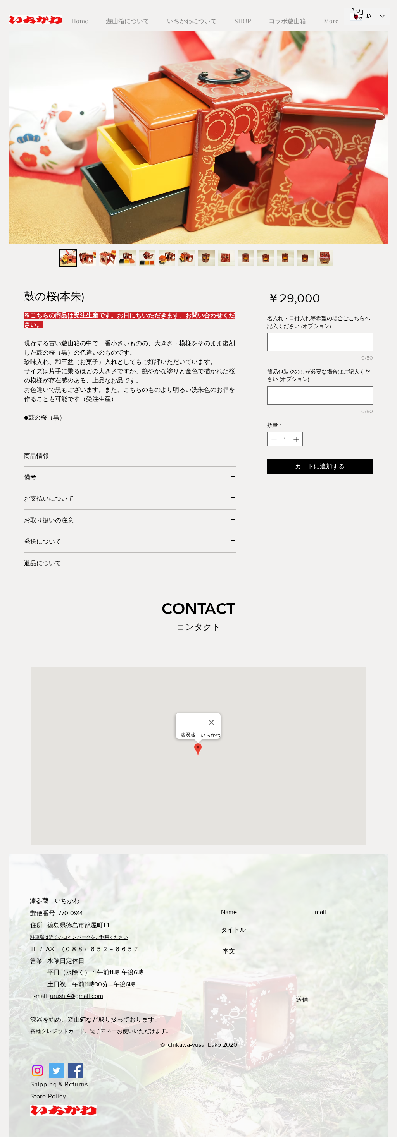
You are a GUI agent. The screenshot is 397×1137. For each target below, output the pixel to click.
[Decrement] (273, 439)
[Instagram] (37, 1070)
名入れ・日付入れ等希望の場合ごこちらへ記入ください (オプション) (318, 322)
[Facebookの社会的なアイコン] (75, 1070)
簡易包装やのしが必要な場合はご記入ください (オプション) (318, 375)
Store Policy (49, 1096)
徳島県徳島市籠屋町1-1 (78, 925)
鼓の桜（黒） (47, 417)
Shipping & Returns (60, 1084)
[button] (358, 13)
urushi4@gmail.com (76, 996)
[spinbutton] (285, 439)
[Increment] (297, 439)
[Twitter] (56, 1070)
